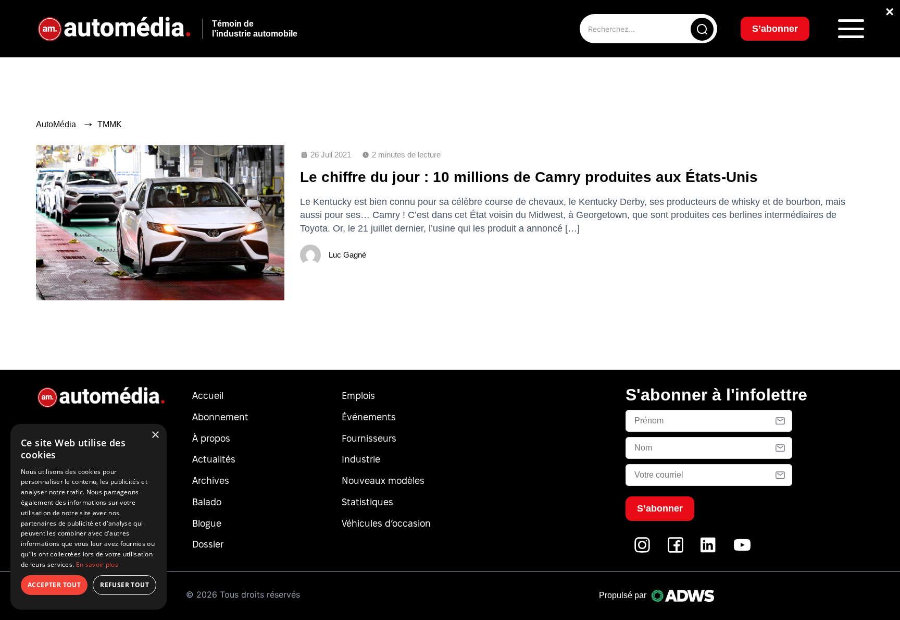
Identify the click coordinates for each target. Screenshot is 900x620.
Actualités (213, 459)
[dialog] (88, 517)
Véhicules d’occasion (386, 523)
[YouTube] (742, 550)
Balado (206, 502)
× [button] (155, 435)
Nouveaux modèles (383, 480)
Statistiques (367, 502)
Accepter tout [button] (54, 584)
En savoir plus (97, 564)
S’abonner (775, 28)
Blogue (206, 523)
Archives (210, 480)
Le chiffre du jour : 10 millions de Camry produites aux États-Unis (529, 177)
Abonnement (220, 417)
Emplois (358, 395)
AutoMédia (56, 124)
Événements (369, 417)
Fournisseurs (369, 438)
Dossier (207, 544)
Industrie (361, 459)
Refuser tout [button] (124, 584)
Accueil (207, 395)
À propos (211, 438)
